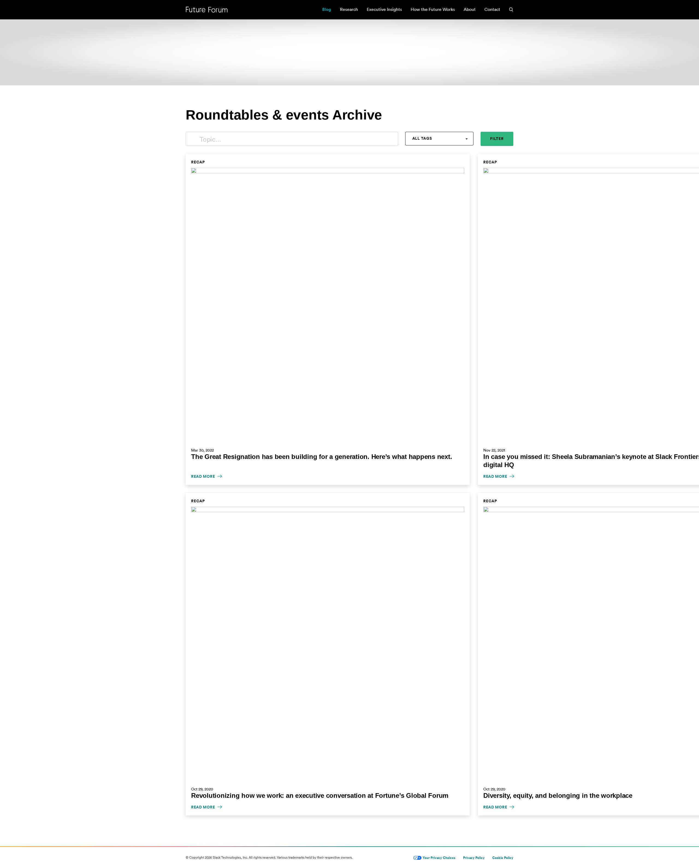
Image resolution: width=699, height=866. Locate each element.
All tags (422, 138)
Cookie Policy (502, 857)
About (470, 9)
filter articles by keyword (193, 139)
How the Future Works (433, 9)
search (511, 9)
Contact (492, 9)
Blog (326, 9)
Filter (497, 138)
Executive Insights (384, 9)
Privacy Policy (474, 857)
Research (349, 9)
